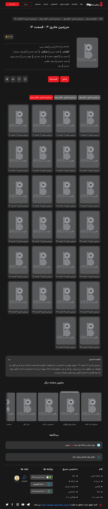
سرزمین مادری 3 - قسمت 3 (42, 135)
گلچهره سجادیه (53, 56)
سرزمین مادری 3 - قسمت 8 (18, 170)
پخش (64, 79)
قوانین (97, 486)
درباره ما (97, 481)
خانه (81, 4)
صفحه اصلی (95, 476)
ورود (25, 4)
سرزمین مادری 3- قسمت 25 (89, 347)
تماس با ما (96, 497)
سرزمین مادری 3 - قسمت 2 (66, 135)
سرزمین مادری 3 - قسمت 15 (42, 241)
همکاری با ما (70, 497)
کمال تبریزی (54, 52)
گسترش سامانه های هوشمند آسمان (55, 505)
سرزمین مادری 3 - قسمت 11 (42, 206)
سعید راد (64, 56)
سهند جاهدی (50, 61)
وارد (72, 445)
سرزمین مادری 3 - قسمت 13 (89, 241)
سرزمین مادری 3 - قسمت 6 (66, 170)
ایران (52, 47)
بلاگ (98, 492)
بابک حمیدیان (39, 56)
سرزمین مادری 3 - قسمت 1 (89, 135)
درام (59, 66)
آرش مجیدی (33, 52)
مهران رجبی (26, 56)
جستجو (38, 4)
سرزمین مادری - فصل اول (73, 19)
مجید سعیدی (62, 61)
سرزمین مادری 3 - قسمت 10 (65, 206)
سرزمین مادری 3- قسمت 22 (65, 312)
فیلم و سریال (64, 4)
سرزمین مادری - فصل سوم (50, 19)
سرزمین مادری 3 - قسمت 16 (18, 241)
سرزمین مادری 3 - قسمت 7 (42, 170)
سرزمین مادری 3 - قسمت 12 (18, 206)
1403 (58, 47)
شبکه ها (74, 4)
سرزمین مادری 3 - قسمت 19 (42, 276)
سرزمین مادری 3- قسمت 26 (65, 347)
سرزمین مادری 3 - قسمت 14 (66, 241)
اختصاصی (54, 4)
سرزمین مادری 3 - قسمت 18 (66, 276)
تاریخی (66, 66)
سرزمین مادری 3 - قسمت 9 (89, 206)
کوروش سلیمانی (19, 52)
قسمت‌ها (53, 79)
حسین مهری (15, 56)
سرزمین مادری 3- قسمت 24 (18, 312)
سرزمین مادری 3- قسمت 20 (18, 276)
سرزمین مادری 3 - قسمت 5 (89, 170)
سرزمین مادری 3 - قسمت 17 (89, 276)
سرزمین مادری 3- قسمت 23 (42, 312)
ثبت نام (12, 4)
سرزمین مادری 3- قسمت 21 (89, 312)
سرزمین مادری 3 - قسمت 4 (18, 135)
